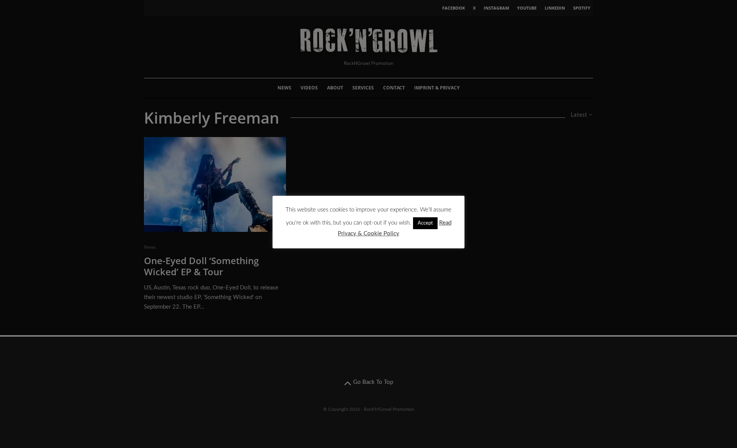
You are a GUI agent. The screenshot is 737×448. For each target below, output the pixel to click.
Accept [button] (425, 223)
